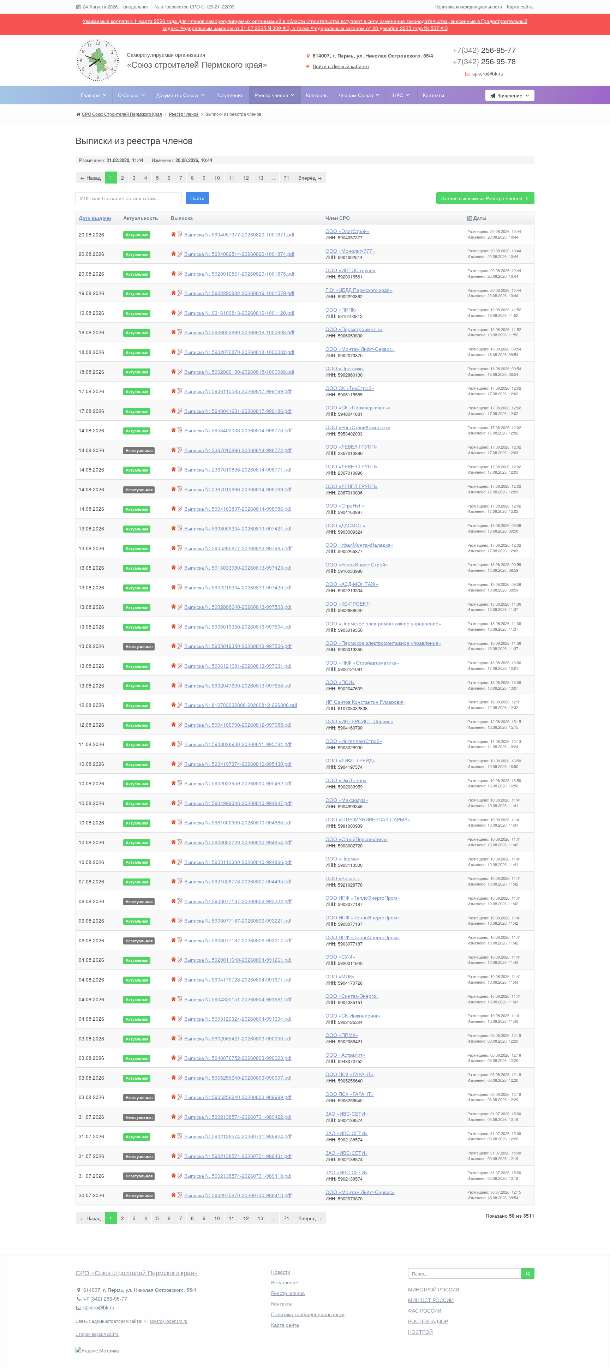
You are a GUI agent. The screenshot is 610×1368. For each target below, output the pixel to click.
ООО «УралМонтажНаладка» (359, 544)
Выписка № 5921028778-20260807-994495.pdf (238, 881)
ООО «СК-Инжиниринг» (353, 1015)
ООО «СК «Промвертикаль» (358, 407)
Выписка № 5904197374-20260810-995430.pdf (238, 763)
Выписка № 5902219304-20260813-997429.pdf (238, 587)
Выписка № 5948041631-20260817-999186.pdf (238, 410)
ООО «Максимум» (346, 799)
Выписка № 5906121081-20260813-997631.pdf (238, 665)
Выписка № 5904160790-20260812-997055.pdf (238, 724)
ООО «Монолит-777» (350, 250)
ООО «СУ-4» (340, 956)
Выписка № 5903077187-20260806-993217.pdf (238, 940)
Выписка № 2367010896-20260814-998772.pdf (238, 450)
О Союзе (128, 94)
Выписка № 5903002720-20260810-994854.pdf (238, 842)
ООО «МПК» (340, 976)
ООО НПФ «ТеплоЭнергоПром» (362, 897)
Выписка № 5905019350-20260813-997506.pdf (238, 645)
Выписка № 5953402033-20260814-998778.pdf (238, 430)
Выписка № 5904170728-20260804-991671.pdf (238, 979)
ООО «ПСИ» (340, 681)
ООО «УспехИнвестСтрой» (356, 564)
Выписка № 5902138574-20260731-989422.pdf (238, 1116)
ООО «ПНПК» (341, 309)
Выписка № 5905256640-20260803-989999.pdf (238, 1096)
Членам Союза (356, 94)
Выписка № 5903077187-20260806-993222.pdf (238, 901)
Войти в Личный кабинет (341, 66)
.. (273, 177)
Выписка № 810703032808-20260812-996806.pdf (240, 704)
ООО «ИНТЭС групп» (350, 270)
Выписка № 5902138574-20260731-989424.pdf (238, 1136)
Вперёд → (310, 177)
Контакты (433, 94)
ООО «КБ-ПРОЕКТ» (348, 603)
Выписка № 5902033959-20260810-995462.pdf (238, 783)
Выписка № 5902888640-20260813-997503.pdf (238, 606)
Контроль (317, 94)
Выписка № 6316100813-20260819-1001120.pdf (239, 312)
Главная (90, 94)
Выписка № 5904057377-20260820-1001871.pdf (239, 234)
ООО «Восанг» (342, 878)
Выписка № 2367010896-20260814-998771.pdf (238, 469)
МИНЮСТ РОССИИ (431, 1299)
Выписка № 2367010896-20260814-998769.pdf (238, 489)
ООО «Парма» (342, 858)
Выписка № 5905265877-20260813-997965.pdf (238, 548)
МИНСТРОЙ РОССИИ (433, 1289)
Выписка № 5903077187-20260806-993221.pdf (238, 920)
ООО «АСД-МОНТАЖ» (351, 583)
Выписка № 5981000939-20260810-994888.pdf (238, 822)
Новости (280, 1271)
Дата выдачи (95, 217)
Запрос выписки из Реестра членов (482, 198)
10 (217, 177)
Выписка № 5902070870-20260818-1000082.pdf (239, 351)
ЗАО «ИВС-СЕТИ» (346, 1113)
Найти (197, 198)
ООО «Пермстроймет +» (354, 328)
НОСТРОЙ (420, 1331)
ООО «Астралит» (345, 1054)
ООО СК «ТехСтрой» (349, 387)
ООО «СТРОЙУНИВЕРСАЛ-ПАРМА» (367, 819)
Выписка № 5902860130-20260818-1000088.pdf (239, 371)
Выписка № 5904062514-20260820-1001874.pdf (239, 253)
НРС (398, 94)
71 (286, 177)
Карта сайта (520, 6)
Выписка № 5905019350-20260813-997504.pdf (238, 626)
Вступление (230, 94)
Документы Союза (177, 94)
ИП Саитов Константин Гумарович (365, 701)
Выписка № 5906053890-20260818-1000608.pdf (239, 332)
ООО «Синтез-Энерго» (352, 995)
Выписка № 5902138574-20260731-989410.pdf (238, 1175)
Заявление (510, 95)
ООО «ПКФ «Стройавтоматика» (362, 662)
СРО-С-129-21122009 (212, 6)
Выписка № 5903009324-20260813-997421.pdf (238, 528)
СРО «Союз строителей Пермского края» (137, 1272)
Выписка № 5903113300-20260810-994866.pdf (238, 861)
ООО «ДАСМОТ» (345, 525)
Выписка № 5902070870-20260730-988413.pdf (238, 1195)
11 (231, 177)
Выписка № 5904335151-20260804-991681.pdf (238, 999)
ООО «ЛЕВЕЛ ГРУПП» (351, 446)
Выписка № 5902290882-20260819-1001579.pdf (239, 292)
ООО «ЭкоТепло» (346, 780)
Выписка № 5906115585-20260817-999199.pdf (238, 391)
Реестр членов (271, 94)
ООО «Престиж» (344, 368)
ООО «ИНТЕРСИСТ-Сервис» (359, 721)
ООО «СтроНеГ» (345, 505)
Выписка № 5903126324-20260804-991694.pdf (238, 1018)
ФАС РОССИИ (424, 1310)
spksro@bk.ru (487, 73)
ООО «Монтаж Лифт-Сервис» (360, 348)
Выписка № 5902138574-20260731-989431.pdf (238, 1155)
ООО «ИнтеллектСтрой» (353, 740)
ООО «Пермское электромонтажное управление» (383, 623)
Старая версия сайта (97, 1334)
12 (246, 177)
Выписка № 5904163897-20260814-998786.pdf (238, 508)
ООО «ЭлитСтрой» (347, 230)
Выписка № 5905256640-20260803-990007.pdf (238, 1077)
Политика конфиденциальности (468, 6)
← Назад (90, 177)
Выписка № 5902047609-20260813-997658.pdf (238, 685)
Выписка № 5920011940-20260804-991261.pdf (238, 959)
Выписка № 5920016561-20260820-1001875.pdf (239, 273)
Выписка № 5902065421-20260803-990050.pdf (238, 1038)
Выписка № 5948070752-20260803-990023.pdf (238, 1057)
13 (260, 177)
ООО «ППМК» (341, 1034)
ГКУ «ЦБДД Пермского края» (359, 289)
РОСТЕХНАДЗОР (428, 1321)
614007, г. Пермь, (372, 55)
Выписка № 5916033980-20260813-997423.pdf (238, 567)
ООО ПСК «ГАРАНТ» (349, 1074)
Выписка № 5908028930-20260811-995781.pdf (238, 744)
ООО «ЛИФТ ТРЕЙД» (350, 760)
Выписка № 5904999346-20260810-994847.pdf (238, 802)
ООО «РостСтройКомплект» (357, 427)
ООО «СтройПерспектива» (356, 838)
